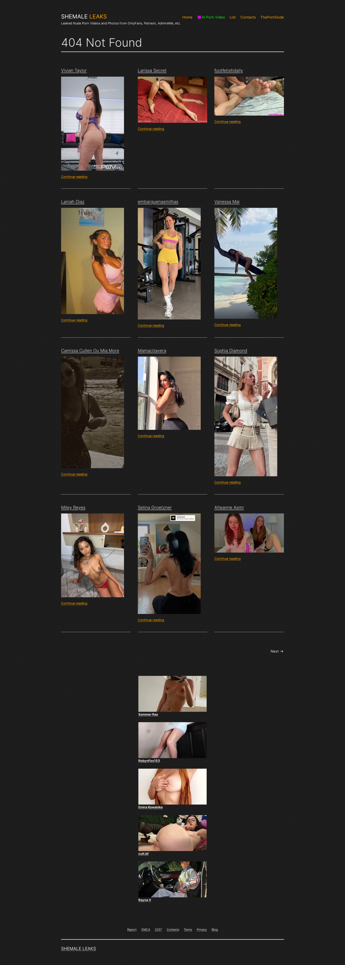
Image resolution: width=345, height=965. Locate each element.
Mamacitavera (152, 350)
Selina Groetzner (155, 507)
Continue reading (74, 177)
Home (187, 17)
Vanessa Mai (227, 201)
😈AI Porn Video (211, 17)
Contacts (248, 17)
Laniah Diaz (72, 201)
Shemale (84, 16)
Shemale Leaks (78, 948)
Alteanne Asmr (229, 507)
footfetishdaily (228, 70)
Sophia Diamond (230, 350)
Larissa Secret (152, 70)
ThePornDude (272, 17)
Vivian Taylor (74, 70)
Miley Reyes (73, 507)
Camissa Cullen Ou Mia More (90, 350)
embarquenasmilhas (158, 201)
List (233, 17)
